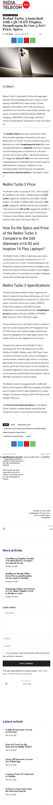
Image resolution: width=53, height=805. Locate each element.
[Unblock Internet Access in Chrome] (41, 733)
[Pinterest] (26, 40)
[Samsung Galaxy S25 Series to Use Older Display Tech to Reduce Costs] (42, 592)
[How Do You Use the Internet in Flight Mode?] (41, 748)
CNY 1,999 (35, 191)
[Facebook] (14, 40)
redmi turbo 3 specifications (13, 436)
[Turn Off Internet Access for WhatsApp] (41, 763)
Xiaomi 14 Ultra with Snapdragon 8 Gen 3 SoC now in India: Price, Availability (39, 514)
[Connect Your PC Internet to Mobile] (41, 778)
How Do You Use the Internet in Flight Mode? (18, 745)
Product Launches (10, 15)
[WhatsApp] (32, 40)
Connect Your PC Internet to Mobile (19, 775)
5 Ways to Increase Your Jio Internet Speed (18, 790)
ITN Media (9, 34)
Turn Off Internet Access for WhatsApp (19, 760)
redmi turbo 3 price (24, 425)
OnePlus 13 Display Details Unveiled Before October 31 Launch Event (19, 560)
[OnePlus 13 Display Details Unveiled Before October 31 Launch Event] (42, 562)
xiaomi (28, 436)
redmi (13, 425)
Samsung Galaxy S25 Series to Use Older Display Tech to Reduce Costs (20, 591)
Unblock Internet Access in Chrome (18, 731)
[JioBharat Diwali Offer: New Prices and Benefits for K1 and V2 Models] (42, 577)
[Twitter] (20, 40)
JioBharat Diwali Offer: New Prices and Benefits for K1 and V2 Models (18, 576)
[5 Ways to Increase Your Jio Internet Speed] (41, 792)
